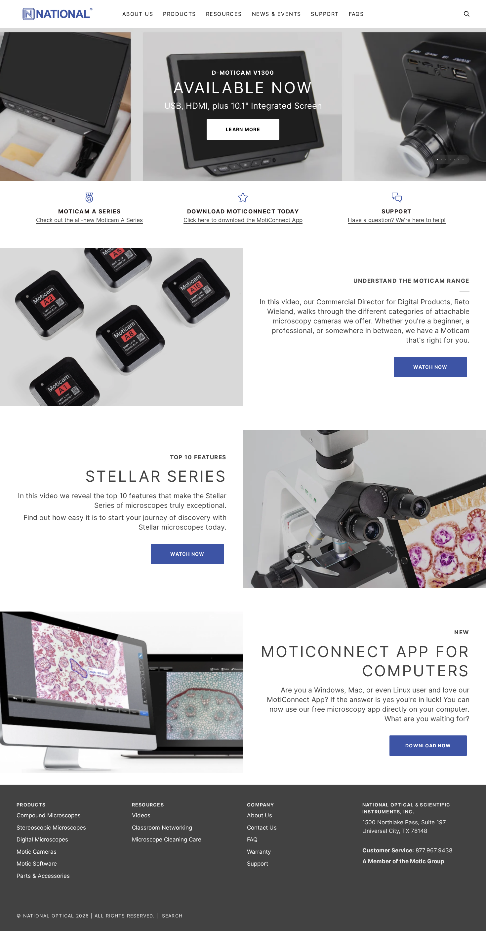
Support (257, 872)
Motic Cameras (37, 860)
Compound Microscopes (49, 824)
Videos (141, 824)
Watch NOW (430, 376)
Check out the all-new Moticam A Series (89, 229)
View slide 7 (463, 168)
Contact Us (262, 836)
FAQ (252, 848)
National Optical (48, 924)
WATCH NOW (187, 563)
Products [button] (31, 813)
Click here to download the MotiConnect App (243, 229)
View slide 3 (445, 168)
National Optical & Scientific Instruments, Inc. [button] (406, 817)
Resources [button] (148, 813)
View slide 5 (454, 168)
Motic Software (37, 872)
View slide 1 (437, 168)
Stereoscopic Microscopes (51, 836)
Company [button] (260, 813)
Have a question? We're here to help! (397, 229)
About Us (259, 824)
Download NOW (428, 754)
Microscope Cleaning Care (166, 848)
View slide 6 (458, 168)
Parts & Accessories (43, 884)
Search (172, 924)
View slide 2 (441, 168)
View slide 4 (450, 168)
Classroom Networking (162, 836)
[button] (179, 14)
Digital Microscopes (42, 848)
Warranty (259, 860)
